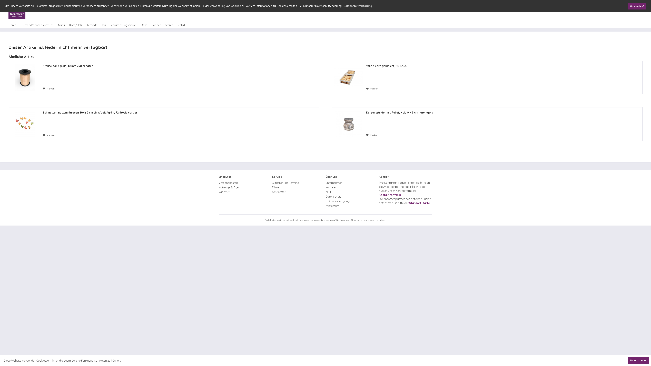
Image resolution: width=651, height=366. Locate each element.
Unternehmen (334, 183)
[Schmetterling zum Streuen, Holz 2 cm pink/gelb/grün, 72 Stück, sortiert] (25, 124)
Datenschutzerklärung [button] (357, 6)
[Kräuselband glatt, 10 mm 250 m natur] (25, 77)
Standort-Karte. (420, 203)
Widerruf (224, 192)
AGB (328, 192)
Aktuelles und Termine (285, 183)
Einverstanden (638, 360)
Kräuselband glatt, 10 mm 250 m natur (68, 66)
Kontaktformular (390, 195)
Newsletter (278, 192)
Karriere (331, 187)
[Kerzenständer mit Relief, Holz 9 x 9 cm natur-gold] (348, 124)
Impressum (332, 206)
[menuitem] (12, 25)
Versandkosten (228, 183)
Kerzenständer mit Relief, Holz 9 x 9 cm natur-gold (399, 112)
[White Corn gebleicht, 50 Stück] (348, 77)
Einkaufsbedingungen (339, 201)
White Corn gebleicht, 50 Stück (386, 66)
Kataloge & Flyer (229, 187)
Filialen (276, 187)
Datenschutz (333, 196)
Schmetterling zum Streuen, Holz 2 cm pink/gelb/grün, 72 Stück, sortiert (91, 112)
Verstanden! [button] (637, 6)
